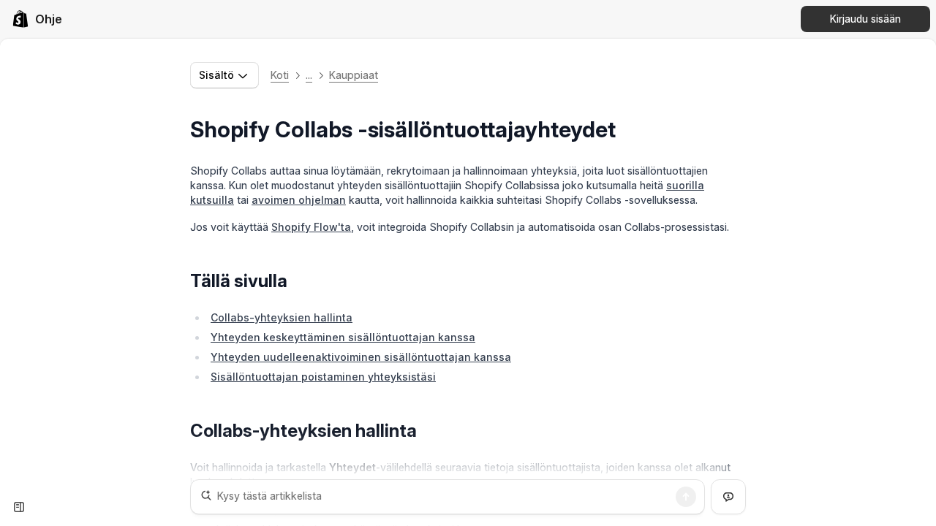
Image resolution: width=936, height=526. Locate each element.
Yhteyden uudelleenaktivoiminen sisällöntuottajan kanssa (361, 357)
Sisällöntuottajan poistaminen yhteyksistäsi (323, 376)
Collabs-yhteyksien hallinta (281, 317)
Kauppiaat (353, 75)
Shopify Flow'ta (311, 227)
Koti (280, 75)
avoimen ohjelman (299, 200)
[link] (37, 19)
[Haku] (686, 497)
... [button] (309, 75)
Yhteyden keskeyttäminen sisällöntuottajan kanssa (343, 337)
